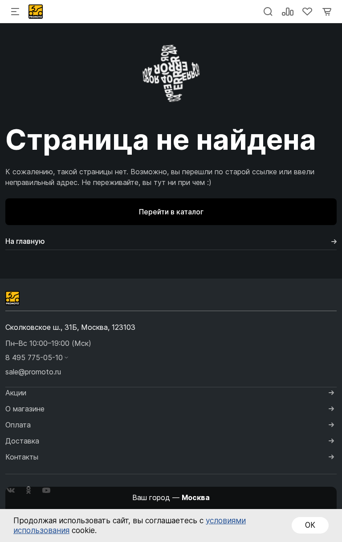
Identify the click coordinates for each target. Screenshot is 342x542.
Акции (15, 392)
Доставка (22, 440)
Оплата (18, 424)
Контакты (21, 456)
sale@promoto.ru (33, 371)
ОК (310, 525)
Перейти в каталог (171, 211)
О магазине (25, 408)
